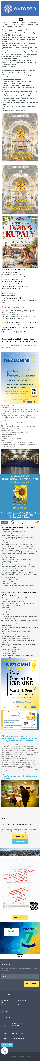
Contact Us (21, 1005)
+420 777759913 (17, 1033)
